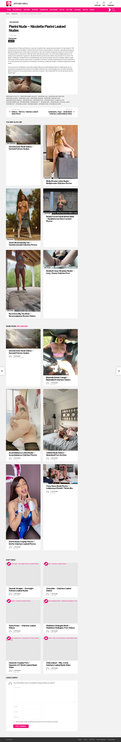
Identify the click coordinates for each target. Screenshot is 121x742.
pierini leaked (22, 104)
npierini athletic (13, 96)
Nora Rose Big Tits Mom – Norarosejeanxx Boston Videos (22, 315)
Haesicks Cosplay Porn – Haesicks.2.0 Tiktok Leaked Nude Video (23, 665)
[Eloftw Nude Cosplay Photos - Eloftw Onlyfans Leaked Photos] (23, 501)
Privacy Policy (111, 739)
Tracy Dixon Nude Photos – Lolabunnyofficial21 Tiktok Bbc (59, 487)
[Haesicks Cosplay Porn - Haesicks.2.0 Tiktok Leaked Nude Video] (23, 649)
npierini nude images (14, 100)
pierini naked (33, 104)
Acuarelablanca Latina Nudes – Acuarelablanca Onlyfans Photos (23, 454)
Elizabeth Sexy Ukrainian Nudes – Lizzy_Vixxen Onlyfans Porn (60, 272)
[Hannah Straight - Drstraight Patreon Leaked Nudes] (23, 574)
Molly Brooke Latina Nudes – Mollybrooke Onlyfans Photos (59, 182)
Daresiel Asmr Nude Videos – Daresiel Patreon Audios (21, 148)
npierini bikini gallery (29, 96)
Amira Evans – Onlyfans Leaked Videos (22, 627)
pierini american (13, 102)
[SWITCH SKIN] (109, 9)
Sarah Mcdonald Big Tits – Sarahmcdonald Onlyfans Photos (23, 244)
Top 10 (85, 739)
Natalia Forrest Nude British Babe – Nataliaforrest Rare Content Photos (60, 218)
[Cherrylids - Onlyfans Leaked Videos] (60, 574)
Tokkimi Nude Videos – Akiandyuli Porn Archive (56, 454)
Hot (104, 5)
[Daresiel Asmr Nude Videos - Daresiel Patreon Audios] (23, 135)
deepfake (77, 10)
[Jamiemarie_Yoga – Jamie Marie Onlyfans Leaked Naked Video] (118, 371)
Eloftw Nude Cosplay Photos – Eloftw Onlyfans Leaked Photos (22, 542)
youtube (69, 10)
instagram (53, 10)
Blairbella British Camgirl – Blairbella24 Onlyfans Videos (58, 378)
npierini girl (43, 96)
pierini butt (35, 102)
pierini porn (44, 104)
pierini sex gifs (55, 104)
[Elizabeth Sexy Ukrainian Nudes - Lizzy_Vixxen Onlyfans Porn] (60, 259)
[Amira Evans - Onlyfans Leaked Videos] (23, 611)
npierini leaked (12, 98)
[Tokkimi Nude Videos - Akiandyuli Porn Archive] (60, 420)
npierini (11, 41)
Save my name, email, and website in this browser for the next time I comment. (37, 721)
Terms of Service (101, 739)
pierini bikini (25, 102)
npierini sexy (39, 100)
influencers (17, 10)
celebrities (44, 10)
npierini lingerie (37, 98)
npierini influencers (57, 96)
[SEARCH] (113, 9)
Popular (97, 5)
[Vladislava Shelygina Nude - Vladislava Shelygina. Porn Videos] (60, 611)
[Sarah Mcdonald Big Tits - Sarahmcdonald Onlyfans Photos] (23, 214)
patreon (35, 10)
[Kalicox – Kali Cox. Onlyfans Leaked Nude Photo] (2, 371)
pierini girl (46, 102)
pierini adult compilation (54, 100)
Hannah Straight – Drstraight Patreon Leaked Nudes (21, 589)
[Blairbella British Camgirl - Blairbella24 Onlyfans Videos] (60, 352)
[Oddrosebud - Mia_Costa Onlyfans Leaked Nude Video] (60, 649)
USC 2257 (92, 739)
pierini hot (11, 104)
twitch (85, 10)
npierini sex (28, 100)
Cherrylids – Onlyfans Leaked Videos (58, 589)
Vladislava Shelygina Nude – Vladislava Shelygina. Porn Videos (60, 627)
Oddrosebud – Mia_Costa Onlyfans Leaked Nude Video (58, 664)
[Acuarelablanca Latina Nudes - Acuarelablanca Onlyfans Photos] (23, 420)
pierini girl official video (60, 102)
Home (9, 10)
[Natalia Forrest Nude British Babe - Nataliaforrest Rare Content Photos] (60, 201)
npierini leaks (25, 98)
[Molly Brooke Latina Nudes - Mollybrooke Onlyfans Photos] (60, 152)
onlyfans (26, 10)
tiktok (61, 10)
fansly (92, 10)
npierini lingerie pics (52, 98)
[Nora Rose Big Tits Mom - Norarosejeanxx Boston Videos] (23, 281)
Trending (110, 5)
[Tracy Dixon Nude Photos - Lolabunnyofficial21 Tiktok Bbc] (60, 474)
